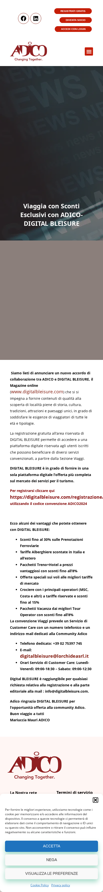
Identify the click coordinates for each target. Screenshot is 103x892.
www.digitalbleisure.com (37, 392)
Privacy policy (60, 885)
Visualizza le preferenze (51, 873)
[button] (95, 800)
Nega (51, 860)
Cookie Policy (39, 885)
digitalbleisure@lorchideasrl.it (54, 656)
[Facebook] (23, 18)
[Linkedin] (35, 18)
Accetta (51, 846)
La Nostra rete (23, 792)
